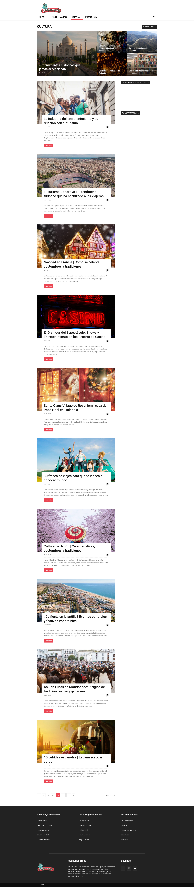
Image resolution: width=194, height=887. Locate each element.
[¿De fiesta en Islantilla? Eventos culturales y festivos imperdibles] (76, 600)
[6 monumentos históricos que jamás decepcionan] (67, 57)
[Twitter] (129, 868)
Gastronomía (91, 17)
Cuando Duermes (43, 839)
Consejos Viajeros (59, 17)
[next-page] (73, 795)
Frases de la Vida (43, 830)
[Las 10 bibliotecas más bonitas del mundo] (142, 64)
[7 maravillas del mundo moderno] (142, 42)
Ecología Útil (83, 830)
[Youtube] (135, 868)
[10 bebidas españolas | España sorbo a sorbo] (76, 741)
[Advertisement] (116, 8)
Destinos (42, 17)
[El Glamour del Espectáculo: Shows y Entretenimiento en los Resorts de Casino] (76, 316)
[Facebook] (123, 868)
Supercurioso (42, 821)
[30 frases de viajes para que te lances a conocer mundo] (76, 460)
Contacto (124, 825)
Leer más (48, 145)
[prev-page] (39, 795)
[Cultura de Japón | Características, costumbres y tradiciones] (76, 530)
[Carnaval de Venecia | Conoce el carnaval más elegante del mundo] (112, 42)
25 (53, 795)
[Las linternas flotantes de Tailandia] (112, 64)
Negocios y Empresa (44, 825)
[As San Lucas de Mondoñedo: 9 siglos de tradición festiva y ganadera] (76, 671)
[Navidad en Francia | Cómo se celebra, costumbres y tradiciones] (76, 246)
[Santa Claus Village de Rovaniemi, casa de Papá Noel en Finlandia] (76, 389)
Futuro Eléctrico (84, 835)
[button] (154, 17)
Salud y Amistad (43, 835)
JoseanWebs (125, 835)
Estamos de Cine (85, 825)
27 (63, 795)
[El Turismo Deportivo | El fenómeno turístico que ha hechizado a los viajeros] (76, 175)
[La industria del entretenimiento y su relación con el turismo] (76, 102)
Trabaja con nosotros (128, 830)
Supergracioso (84, 821)
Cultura (76, 17)
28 (68, 795)
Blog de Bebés (84, 839)
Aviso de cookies (127, 821)
